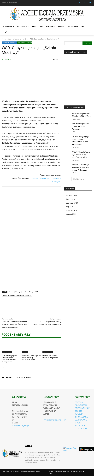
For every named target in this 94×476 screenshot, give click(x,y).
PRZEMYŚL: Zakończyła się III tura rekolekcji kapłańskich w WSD (31, 358)
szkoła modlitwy (27, 292)
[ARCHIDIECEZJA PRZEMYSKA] (47, 15)
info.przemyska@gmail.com (54, 420)
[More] (64, 307)
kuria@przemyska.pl (20, 426)
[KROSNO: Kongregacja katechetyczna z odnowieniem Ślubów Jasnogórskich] (11, 346)
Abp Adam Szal (7, 352)
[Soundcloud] (90, 3)
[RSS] (84, 3)
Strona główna (7, 39)
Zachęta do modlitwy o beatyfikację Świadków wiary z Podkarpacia (80, 167)
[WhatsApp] (35, 307)
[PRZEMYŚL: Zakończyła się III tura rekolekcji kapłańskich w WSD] (31, 346)
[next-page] (7, 367)
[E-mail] (47, 307)
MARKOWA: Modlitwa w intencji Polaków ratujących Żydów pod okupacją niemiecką (14, 324)
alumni (10, 292)
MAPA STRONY (81, 429)
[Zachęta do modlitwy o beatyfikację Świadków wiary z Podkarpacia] (67, 167)
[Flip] (41, 307)
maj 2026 (69, 207)
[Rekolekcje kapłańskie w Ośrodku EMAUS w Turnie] (67, 115)
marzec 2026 (71, 214)
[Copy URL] (58, 307)
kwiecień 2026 (71, 210)
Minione (25, 39)
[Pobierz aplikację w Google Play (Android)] (86, 449)
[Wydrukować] (52, 307)
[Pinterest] (30, 307)
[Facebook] (79, 3)
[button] (6, 32)
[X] (24, 307)
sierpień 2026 (71, 195)
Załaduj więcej (77, 179)
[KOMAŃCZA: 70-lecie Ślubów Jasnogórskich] (51, 346)
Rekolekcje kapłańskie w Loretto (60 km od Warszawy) (81, 126)
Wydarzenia (17, 39)
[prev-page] (3, 367)
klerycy (17, 292)
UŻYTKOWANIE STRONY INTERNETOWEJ (81, 423)
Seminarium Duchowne (9, 42)
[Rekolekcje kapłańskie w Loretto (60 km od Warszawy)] (67, 126)
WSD (36, 292)
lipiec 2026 (70, 199)
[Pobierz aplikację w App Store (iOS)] (70, 449)
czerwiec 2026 (72, 203)
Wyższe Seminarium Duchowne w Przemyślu (17, 295)
